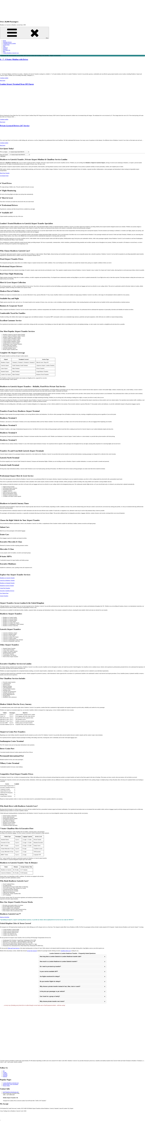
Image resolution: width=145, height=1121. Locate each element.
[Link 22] (12, 139)
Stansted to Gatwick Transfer (7, 585)
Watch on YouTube (4, 917)
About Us (5, 47)
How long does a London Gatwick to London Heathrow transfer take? (60, 956)
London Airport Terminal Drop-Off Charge (17, 84)
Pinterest (5, 1076)
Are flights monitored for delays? (50, 976)
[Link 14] (12, 72)
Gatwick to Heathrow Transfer (7, 580)
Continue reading (4, 78)
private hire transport (32, 950)
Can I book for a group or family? (50, 996)
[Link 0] (34, 18)
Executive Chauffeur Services (7, 590)
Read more (2, 80)
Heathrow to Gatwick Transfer (7, 578)
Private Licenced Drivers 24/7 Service (14, 126)
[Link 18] (34, 114)
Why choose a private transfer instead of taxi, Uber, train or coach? (60, 986)
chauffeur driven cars (66, 950)
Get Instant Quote (4, 175)
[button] (72, 1048)
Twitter (4, 1072)
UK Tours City (6, 50)
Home (4, 40)
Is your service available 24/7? (49, 971)
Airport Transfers (4, 595)
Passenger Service (7, 42)
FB (4, 1071)
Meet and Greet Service (13, 948)
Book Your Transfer (4, 173)
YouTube (5, 1075)
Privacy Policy (6, 1085)
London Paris (6, 44)
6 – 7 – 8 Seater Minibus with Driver (14, 59)
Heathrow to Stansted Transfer (7, 583)
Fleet (4, 46)
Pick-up (2, 151)
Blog (4, 51)
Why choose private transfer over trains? (52, 1001)
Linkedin (5, 1073)
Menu (47, 38)
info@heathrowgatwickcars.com (11, 1092)
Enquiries (5, 48)
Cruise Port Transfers (5, 588)
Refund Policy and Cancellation (10, 1084)
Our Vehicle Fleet (4, 593)
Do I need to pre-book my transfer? (50, 966)
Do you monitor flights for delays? (50, 981)
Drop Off (2, 154)
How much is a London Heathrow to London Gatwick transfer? (58, 961)
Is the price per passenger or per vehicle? (52, 991)
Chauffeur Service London (9, 43)
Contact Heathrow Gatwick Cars (11, 53)
